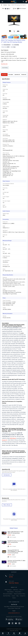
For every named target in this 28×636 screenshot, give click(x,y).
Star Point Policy (6, 595)
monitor (22, 333)
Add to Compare (21, 8)
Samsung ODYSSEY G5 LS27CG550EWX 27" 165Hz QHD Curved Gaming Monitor (15, 551)
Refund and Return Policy (19, 593)
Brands (14, 597)
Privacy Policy (18, 591)
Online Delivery (10, 591)
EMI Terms (15, 589)
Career (13, 595)
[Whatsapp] (9, 623)
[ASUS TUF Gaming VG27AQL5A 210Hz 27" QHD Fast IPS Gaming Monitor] (14, 19)
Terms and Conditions (7, 593)
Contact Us (22, 595)
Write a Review (7, 504)
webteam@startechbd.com (14, 612)
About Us (22, 589)
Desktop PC (4, 440)
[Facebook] (12, 623)
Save (15, 8)
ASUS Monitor (13, 438)
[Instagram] (19, 623)
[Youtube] (16, 623)
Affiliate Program (8, 589)
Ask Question (7, 475)
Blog (17, 595)
